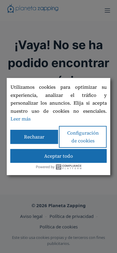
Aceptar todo (58, 156)
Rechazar (34, 136)
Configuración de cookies (83, 136)
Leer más (20, 118)
